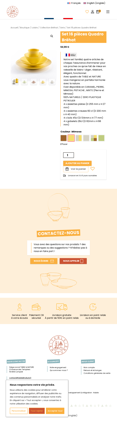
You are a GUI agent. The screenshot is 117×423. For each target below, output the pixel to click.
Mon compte (89, 367)
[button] (51, 36)
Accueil (14, 27)
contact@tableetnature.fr (20, 378)
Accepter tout (55, 410)
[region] (37, 398)
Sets (62, 27)
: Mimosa (75, 131)
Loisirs (35, 27)
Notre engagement (58, 367)
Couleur (70, 131)
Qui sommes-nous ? (59, 370)
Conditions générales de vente (97, 373)
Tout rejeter (37, 410)
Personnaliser (19, 410)
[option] (63, 138)
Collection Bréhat (49, 27)
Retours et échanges (93, 370)
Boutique (25, 27)
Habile (96, 392)
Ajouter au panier (77, 163)
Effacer (63, 144)
